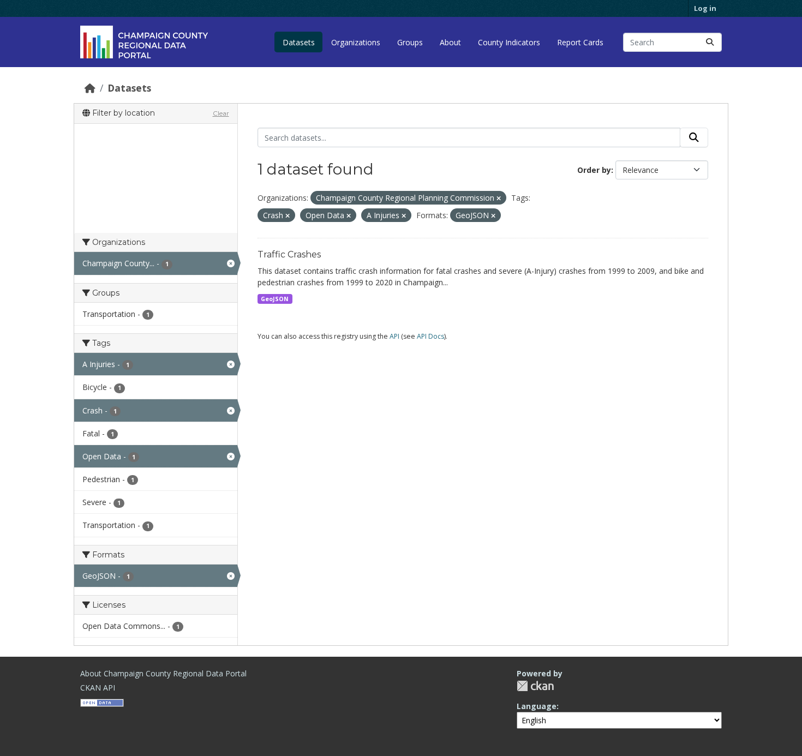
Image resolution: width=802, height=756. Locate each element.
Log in (705, 8)
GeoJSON (275, 299)
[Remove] (498, 198)
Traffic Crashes (289, 254)
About (450, 42)
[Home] (90, 87)
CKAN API (97, 687)
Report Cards (580, 42)
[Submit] (710, 42)
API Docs (430, 336)
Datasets (299, 42)
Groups (410, 42)
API (394, 336)
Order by (594, 170)
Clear (221, 113)
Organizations (355, 42)
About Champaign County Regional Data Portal (163, 673)
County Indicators (509, 42)
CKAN (535, 686)
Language (536, 706)
